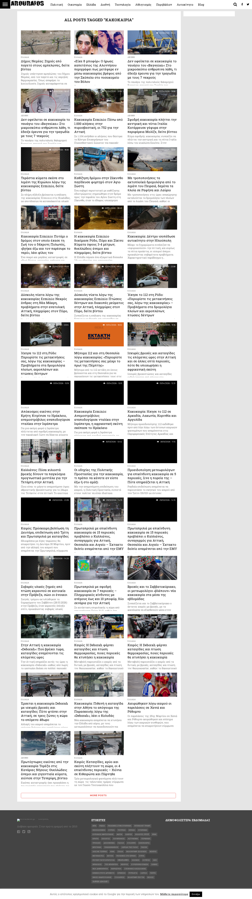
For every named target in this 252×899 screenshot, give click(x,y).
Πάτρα (153, 873)
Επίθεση (121, 873)
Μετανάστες (98, 856)
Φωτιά (119, 834)
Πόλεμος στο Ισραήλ (126, 856)
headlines (123, 860)
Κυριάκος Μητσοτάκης (103, 834)
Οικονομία (75, 4)
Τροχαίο (96, 843)
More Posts (98, 795)
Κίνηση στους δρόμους (103, 873)
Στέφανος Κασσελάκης (135, 869)
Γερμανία (145, 839)
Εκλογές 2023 (142, 834)
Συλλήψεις (119, 877)
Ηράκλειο (97, 864)
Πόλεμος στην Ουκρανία (119, 826)
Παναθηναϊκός (111, 847)
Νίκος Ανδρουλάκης (102, 877)
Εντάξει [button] (196, 894)
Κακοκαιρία (144, 843)
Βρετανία (97, 847)
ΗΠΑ (94, 826)
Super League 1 (100, 881)
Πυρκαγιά (133, 873)
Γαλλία (121, 843)
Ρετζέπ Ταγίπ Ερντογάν (104, 860)
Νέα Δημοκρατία (100, 869)
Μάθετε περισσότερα (174, 894)
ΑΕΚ (155, 860)
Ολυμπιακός (119, 839)
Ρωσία (102, 826)
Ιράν (154, 834)
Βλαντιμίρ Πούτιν (136, 877)
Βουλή (110, 856)
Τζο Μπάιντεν (111, 864)
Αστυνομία (133, 839)
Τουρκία (121, 830)
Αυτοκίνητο (185, 4)
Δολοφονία (109, 843)
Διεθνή (105, 4)
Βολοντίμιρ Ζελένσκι (136, 851)
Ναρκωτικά (116, 869)
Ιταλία (120, 851)
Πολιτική (56, 4)
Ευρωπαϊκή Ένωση (139, 864)
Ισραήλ (132, 830)
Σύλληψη (131, 843)
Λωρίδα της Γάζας (130, 847)
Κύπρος (146, 860)
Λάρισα (144, 873)
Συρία (141, 856)
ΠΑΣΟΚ (144, 847)
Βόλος (150, 877)
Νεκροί (153, 851)
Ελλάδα (91, 4)
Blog (201, 4)
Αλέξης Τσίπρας (100, 851)
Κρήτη (95, 839)
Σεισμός (135, 860)
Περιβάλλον (164, 4)
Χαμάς (154, 864)
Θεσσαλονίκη (99, 830)
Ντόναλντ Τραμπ (142, 826)
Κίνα (112, 851)
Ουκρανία (142, 830)
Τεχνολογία (122, 4)
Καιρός (128, 834)
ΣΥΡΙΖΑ (111, 830)
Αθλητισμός (143, 4)
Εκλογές (106, 839)
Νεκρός (124, 864)
